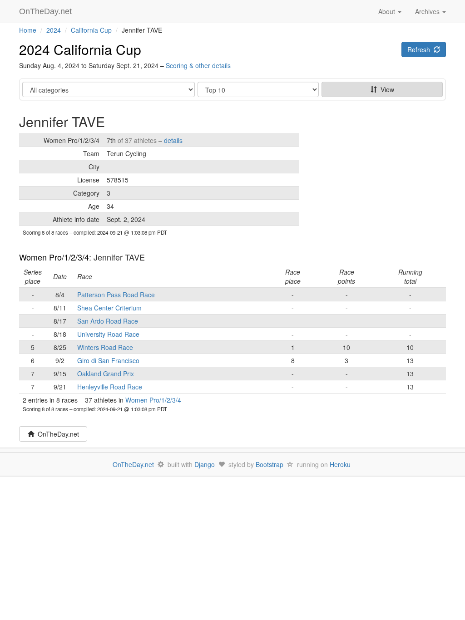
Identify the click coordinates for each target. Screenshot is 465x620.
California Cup (91, 29)
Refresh (420, 49)
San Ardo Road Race (107, 320)
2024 (53, 29)
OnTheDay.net (46, 11)
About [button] (387, 11)
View (385, 89)
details (173, 140)
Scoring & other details (198, 65)
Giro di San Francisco (108, 360)
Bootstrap (269, 464)
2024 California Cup (80, 49)
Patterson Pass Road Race (116, 294)
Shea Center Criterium (109, 307)
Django (204, 464)
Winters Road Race (105, 347)
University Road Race (108, 334)
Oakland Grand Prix (105, 373)
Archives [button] (428, 11)
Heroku (340, 464)
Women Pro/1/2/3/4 (54, 257)
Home (27, 29)
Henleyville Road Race (109, 386)
